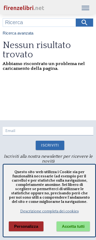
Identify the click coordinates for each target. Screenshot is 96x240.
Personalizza (26, 226)
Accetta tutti (73, 226)
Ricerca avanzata (18, 33)
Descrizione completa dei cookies (49, 211)
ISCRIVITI (50, 145)
